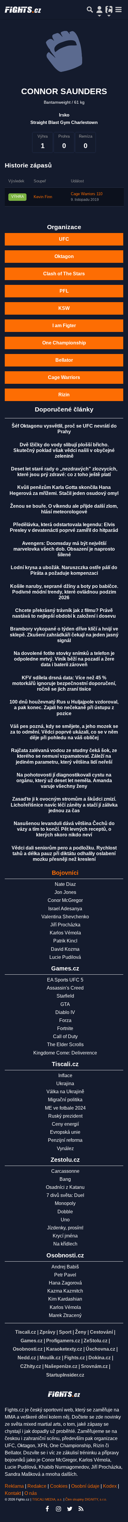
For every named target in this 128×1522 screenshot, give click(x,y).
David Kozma (65, 949)
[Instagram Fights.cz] (58, 1508)
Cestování (101, 1332)
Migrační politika (65, 1099)
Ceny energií (65, 1124)
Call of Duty (65, 1036)
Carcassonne (65, 1171)
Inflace (65, 1075)
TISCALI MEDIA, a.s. (47, 1499)
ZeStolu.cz (95, 1340)
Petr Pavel (65, 1274)
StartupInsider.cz (65, 1374)
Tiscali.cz (25, 1332)
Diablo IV (65, 1012)
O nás (30, 1493)
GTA (65, 1004)
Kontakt (13, 1493)
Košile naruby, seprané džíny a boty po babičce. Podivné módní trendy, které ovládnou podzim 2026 (64, 592)
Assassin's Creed (65, 987)
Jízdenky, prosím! (65, 1227)
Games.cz (32, 1340)
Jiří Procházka (65, 924)
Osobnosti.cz (28, 1349)
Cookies (59, 1486)
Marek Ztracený (65, 1315)
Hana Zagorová (65, 1282)
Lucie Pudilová (65, 957)
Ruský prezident (65, 1116)
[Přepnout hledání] (90, 9)
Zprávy (47, 1332)
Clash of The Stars (64, 273)
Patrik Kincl (65, 940)
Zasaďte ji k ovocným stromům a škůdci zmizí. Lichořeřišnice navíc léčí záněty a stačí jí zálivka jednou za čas (64, 804)
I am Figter (64, 325)
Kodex (110, 1486)
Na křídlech (65, 1243)
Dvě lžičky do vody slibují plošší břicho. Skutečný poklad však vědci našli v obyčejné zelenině (64, 450)
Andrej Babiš (65, 1266)
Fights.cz (74, 1357)
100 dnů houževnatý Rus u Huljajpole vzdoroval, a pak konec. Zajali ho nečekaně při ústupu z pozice (64, 707)
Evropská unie (65, 1132)
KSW (64, 308)
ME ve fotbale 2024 (65, 1108)
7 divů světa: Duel (65, 1195)
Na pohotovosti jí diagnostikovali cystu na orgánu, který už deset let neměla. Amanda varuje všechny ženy (64, 780)
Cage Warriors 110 (86, 194)
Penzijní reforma (65, 1140)
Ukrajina (65, 1083)
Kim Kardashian (65, 1299)
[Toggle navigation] (118, 9)
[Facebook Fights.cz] (47, 1508)
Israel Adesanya (65, 908)
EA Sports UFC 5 (65, 979)
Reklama (14, 1486)
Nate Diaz (65, 884)
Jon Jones (65, 892)
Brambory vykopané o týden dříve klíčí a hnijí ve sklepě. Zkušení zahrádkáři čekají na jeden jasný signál (64, 634)
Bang (65, 1179)
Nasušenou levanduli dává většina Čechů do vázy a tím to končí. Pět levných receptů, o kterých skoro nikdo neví (64, 829)
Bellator (64, 360)
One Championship (64, 342)
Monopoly (65, 1203)
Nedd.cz (27, 1357)
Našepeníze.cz (61, 1366)
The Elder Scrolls (65, 1044)
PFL (64, 290)
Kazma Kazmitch (65, 1290)
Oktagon (64, 256)
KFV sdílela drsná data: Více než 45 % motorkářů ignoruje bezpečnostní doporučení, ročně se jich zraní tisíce (64, 683)
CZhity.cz (30, 1366)
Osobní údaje (85, 1486)
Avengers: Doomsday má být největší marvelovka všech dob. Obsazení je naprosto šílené (64, 549)
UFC (64, 239)
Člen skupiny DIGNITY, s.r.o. (86, 1499)
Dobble (65, 1211)
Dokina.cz (99, 1357)
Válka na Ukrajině (65, 1091)
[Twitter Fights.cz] (69, 1508)
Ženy (80, 1332)
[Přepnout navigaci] (99, 9)
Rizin (64, 394)
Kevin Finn (43, 197)
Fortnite (65, 1028)
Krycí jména (65, 1235)
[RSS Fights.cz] (81, 1508)
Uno (65, 1219)
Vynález (65, 1148)
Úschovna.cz (100, 1349)
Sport (65, 1332)
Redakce (36, 1486)
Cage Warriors (64, 377)
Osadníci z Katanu (65, 1187)
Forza (65, 1020)
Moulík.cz (50, 1357)
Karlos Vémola (65, 932)
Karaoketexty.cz (64, 1349)
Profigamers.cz (63, 1340)
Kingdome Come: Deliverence (65, 1052)
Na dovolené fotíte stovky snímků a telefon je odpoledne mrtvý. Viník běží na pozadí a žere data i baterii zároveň (64, 659)
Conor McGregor (65, 900)
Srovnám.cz (94, 1366)
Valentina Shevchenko (65, 916)
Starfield (65, 995)
